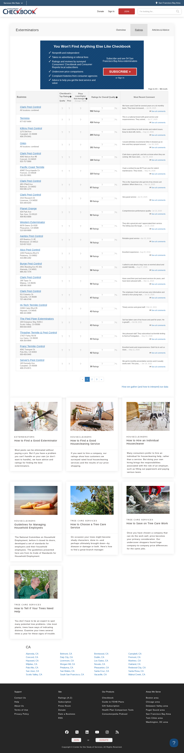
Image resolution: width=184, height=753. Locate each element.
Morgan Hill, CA (67, 664)
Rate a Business (66, 714)
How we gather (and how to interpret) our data (145, 387)
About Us (19, 706)
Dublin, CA (99, 657)
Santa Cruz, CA (101, 671)
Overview (121, 30)
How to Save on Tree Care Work (147, 522)
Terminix (25, 118)
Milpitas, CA (31, 664)
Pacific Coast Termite (32, 167)
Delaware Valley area (157, 706)
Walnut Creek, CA (136, 674)
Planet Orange (28, 208)
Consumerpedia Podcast (115, 714)
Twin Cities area (154, 718)
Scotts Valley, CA (34, 674)
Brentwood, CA (101, 653)
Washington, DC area (157, 722)
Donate (100, 11)
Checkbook (108, 698)
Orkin (23, 143)
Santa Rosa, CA (136, 671)
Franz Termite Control (32, 346)
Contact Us (20, 698)
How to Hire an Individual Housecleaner (142, 440)
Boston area (152, 698)
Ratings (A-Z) (65, 698)
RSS (60, 718)
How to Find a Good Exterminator (35, 439)
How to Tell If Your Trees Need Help (33, 608)
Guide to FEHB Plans (113, 702)
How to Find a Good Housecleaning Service (85, 440)
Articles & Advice (160, 30)
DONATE (104, 740)
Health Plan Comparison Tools (118, 710)
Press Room (64, 706)
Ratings (139, 30)
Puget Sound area (155, 710)
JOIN (76, 740)
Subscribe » (120, 71)
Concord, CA (32, 657)
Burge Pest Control (31, 263)
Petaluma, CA (66, 667)
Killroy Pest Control (31, 128)
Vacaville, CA (100, 674)
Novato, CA (99, 664)
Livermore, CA (67, 660)
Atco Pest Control (30, 249)
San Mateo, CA (67, 671)
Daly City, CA (66, 657)
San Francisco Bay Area (158, 714)
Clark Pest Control (30, 107)
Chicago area (153, 702)
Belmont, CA (66, 653)
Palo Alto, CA (32, 667)
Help (16, 702)
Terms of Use (21, 710)
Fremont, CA (134, 657)
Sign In (111, 11)
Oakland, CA (134, 664)
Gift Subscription (110, 706)
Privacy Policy (21, 714)
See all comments (158, 111)
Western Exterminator (32, 222)
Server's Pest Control (32, 360)
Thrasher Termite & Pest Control (38, 332)
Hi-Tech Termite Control (33, 305)
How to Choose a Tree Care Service (88, 524)
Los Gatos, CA (101, 660)
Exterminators (27, 30)
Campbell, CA (134, 653)
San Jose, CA (32, 671)
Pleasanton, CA (101, 667)
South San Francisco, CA (72, 674)
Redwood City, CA (137, 667)
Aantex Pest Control (31, 236)
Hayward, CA (32, 660)
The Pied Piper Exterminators (37, 318)
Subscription (64, 702)
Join (126, 11)
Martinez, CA (134, 660)
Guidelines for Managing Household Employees (30, 524)
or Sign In (120, 78)
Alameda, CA (32, 653)
